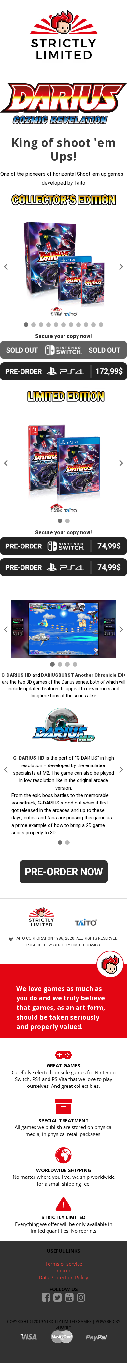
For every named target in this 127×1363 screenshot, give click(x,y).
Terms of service (63, 1263)
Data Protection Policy (63, 1277)
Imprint (63, 1270)
